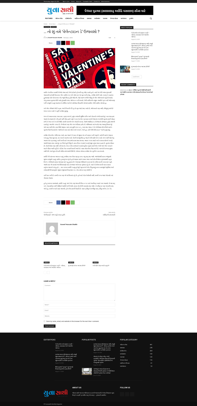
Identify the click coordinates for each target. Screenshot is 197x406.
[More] (77, 43)
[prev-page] (45, 272)
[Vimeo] (149, 1)
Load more (136, 77)
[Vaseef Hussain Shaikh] (45, 38)
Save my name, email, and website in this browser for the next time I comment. (72, 321)
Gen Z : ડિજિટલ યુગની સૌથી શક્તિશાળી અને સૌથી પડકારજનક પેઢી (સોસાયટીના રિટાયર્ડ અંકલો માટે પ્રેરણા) (136, 92)
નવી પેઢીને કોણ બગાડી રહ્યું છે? (101, 265)
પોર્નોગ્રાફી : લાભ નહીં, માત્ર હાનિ (54, 215)
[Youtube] (152, 1)
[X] (146, 1)
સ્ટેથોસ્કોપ (53, 27)
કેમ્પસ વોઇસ (52, 24)
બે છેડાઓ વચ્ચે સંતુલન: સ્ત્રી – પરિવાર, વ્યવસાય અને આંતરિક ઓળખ (140, 35)
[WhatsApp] (73, 43)
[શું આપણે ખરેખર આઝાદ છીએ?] (79, 255)
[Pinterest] (68, 43)
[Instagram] (143, 1)
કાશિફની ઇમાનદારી (109, 215)
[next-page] (48, 272)
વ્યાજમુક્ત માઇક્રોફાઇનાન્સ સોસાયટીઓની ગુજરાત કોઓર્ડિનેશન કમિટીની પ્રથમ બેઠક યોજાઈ (104, 371)
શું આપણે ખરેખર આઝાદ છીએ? (76, 265)
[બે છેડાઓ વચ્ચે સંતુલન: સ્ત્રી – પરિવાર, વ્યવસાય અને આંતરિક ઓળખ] (55, 255)
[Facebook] (141, 1)
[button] (150, 18)
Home (45, 24)
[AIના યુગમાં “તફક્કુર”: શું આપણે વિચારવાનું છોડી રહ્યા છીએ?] (125, 59)
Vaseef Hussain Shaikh (55, 37)
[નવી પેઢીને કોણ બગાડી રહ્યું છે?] (104, 255)
